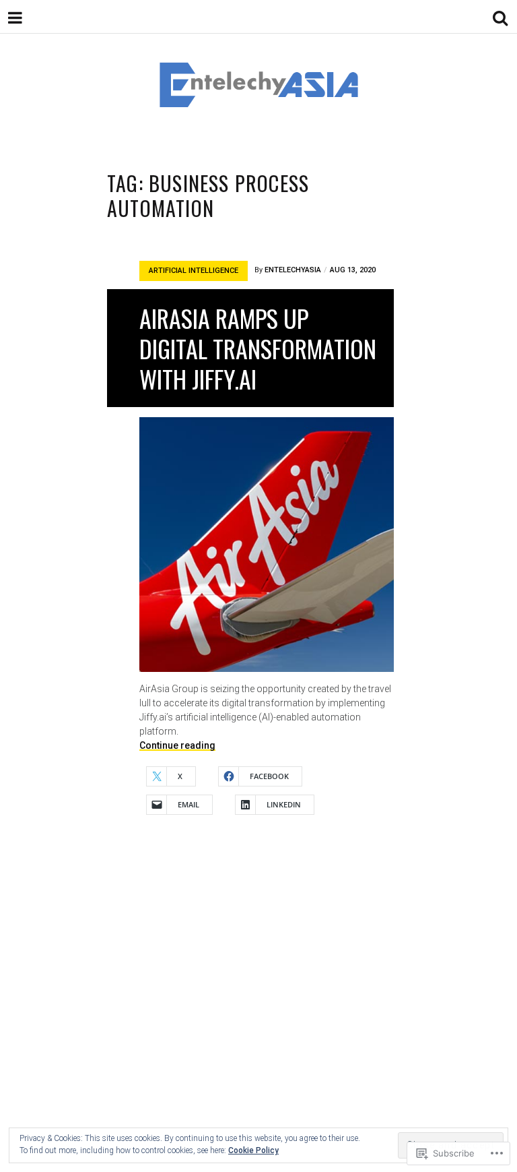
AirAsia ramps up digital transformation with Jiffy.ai (257, 348)
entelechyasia (293, 270)
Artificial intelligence (193, 270)
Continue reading (177, 745)
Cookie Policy (253, 1150)
